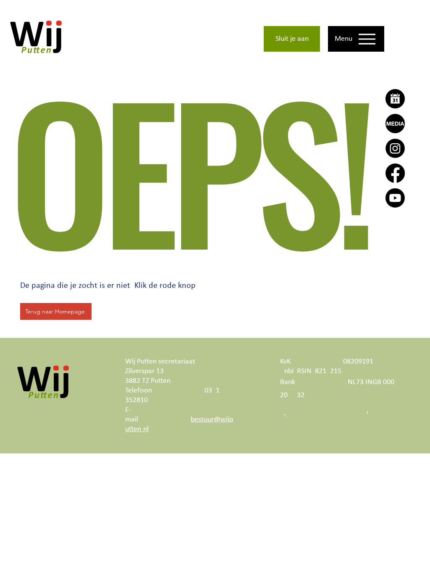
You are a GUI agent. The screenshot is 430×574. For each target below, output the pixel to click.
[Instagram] (395, 148)
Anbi (287, 371)
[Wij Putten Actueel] (395, 123)
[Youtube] (395, 198)
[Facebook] (395, 173)
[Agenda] (395, 98)
